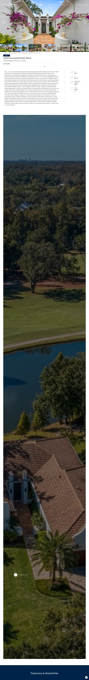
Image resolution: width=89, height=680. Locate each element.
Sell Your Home (53, 4)
